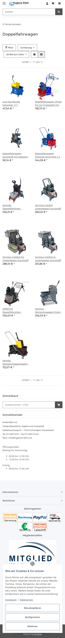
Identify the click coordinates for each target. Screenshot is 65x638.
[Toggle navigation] (4, 2)
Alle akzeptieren (32, 608)
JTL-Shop (38, 634)
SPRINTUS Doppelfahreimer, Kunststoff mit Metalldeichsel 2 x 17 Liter (14, 310)
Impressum (11, 599)
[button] (47, 3)
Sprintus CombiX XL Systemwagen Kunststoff (48, 259)
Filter (10, 47)
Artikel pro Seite (15, 54)
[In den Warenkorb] (58, 404)
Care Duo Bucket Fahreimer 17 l (11, 103)
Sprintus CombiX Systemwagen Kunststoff (48, 207)
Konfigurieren (32, 617)
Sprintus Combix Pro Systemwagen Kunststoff (16, 259)
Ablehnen (32, 626)
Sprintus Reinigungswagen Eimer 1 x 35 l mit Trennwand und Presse (48, 310)
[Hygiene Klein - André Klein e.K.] (19, 3)
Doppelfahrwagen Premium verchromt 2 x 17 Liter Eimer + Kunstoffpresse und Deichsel (47, 155)
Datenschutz (26, 599)
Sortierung (26, 47)
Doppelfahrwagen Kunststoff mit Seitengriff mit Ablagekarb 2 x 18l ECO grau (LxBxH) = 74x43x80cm (16, 155)
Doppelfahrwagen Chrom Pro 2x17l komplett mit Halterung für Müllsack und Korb (48, 103)
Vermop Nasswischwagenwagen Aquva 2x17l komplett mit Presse (16, 362)
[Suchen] (58, 11)
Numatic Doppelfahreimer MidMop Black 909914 (14, 207)
